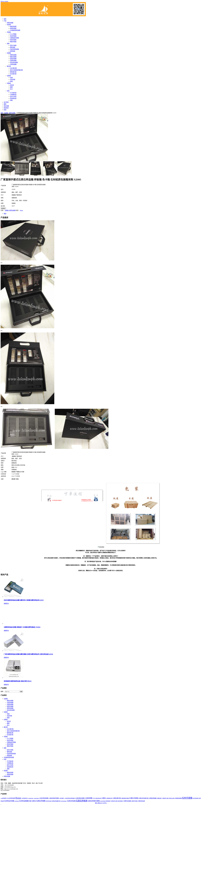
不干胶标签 (13, 92)
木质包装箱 (13, 64)
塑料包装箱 (13, 56)
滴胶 (11, 100)
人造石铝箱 (88, 798)
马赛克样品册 (141, 801)
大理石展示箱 (117, 798)
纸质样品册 (13, 28)
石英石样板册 (81, 801)
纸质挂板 (12, 51)
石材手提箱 (187, 798)
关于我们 (6, 102)
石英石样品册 (48, 801)
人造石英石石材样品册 (69, 798)
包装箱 (9, 53)
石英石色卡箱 (114, 801)
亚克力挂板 (13, 45)
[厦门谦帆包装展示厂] (43, 15)
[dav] (24, 160)
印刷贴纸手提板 (14, 37)
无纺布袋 (12, 79)
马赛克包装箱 (127, 801)
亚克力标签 (13, 96)
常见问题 (6, 106)
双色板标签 (13, 98)
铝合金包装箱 (14, 62)
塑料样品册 (13, 26)
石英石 (33, 801)
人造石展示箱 (30, 798)
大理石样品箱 (152, 798)
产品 (5, 20)
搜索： (2, 691)
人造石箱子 (61, 798)
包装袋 (9, 75)
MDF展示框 (13, 68)
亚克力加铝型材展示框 (16, 70)
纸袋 (11, 81)
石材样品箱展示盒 (25, 801)
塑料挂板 (12, 47)
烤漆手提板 (13, 39)
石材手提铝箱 (195, 798)
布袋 (11, 77)
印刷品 (9, 83)
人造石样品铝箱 (43, 798)
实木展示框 (13, 73)
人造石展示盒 (24, 798)
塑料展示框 (13, 72)
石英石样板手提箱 (94, 801)
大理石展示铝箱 (125, 798)
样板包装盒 (10, 22)
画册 (11, 87)
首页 (5, 19)
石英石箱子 (108, 801)
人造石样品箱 (36, 798)
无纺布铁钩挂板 (14, 49)
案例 (5, 104)
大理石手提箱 (133, 798)
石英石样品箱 (71, 801)
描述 (5, 213)
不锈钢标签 (13, 94)
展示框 (9, 66)
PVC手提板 (13, 34)
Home (21, 210)
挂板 (8, 43)
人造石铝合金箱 (79, 798)
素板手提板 (13, 41)
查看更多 (6, 603)
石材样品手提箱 (9, 801)
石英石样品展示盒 (56, 801)
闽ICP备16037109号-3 (101, 803)
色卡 (11, 89)
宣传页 (12, 85)
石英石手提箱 (40, 801)
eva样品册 (3, 798)
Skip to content (4, 1)
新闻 (5, 109)
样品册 (9, 24)
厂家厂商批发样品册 (97, 798)
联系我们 (6, 107)
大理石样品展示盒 (143, 798)
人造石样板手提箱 (54, 798)
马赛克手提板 (134, 801)
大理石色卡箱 (165, 798)
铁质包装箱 (13, 55)
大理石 (103, 798)
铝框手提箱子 (120, 801)
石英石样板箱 (102, 801)
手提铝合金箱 (171, 798)
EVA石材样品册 (10, 798)
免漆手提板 (13, 36)
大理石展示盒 (109, 798)
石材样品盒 (17, 801)
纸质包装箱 (13, 58)
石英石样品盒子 (64, 801)
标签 (8, 90)
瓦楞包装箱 (13, 60)
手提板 (9, 32)
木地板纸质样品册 (15, 30)
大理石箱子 (159, 798)
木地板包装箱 (178, 798)
